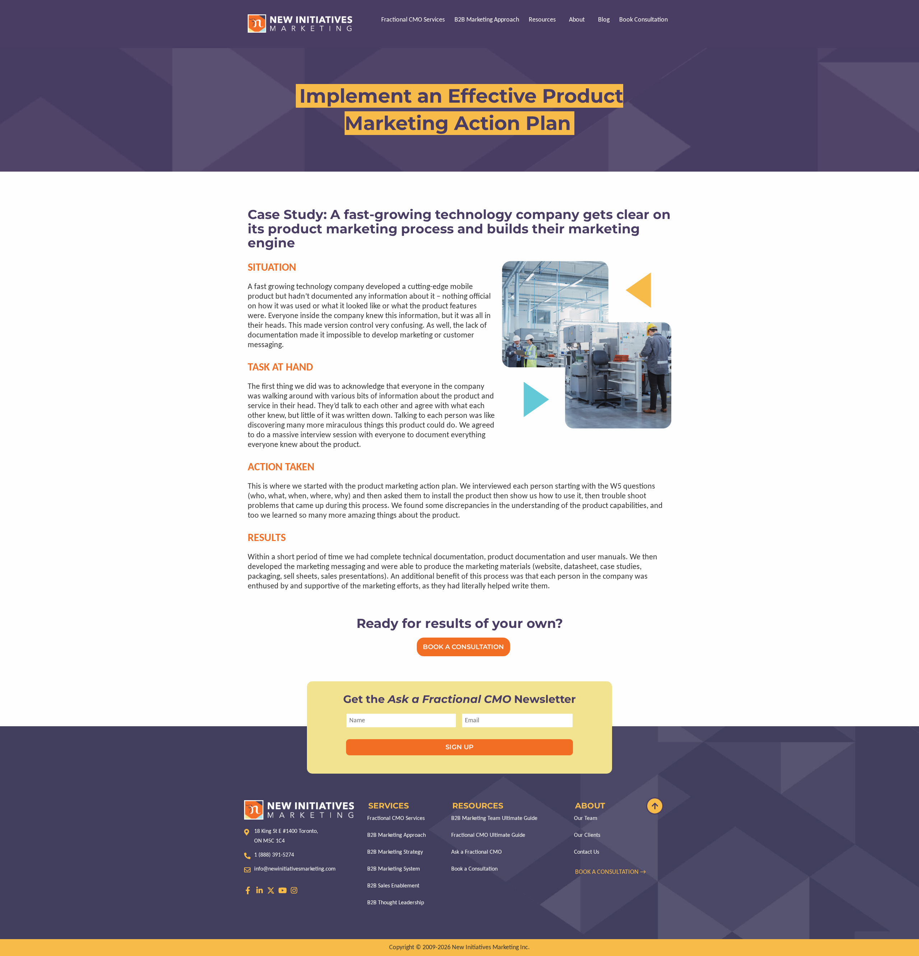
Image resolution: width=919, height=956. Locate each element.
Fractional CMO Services (413, 20)
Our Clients (587, 835)
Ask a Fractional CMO (476, 852)
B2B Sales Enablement (393, 886)
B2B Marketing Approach (486, 20)
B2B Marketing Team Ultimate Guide (494, 818)
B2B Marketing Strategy (395, 852)
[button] (544, 20)
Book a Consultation (474, 869)
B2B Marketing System (393, 869)
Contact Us (586, 852)
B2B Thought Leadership (395, 903)
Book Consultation (643, 20)
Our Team (585, 818)
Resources (542, 20)
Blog (604, 20)
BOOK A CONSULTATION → (611, 872)
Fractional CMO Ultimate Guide (488, 835)
